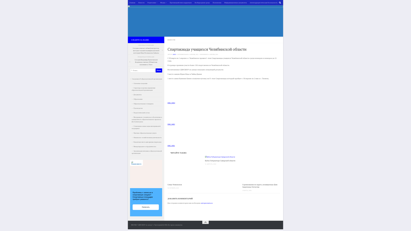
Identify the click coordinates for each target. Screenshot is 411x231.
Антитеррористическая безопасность (264, 3)
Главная (132, 3)
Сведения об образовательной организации (147, 79)
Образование (138, 99)
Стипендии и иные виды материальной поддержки (146, 127)
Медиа (162, 3)
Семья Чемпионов (175, 185)
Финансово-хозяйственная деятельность (148, 137)
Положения (217, 3)
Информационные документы (235, 3)
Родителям (151, 3)
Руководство (138, 108)
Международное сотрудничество (145, 146)
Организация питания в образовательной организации (147, 152)
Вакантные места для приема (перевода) (147, 142)
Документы (137, 95)
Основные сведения (140, 83)
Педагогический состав (142, 113)
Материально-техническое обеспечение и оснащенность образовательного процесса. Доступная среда (147, 119)
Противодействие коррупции (181, 3)
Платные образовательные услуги (145, 133)
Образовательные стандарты (143, 104)
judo (174, 54)
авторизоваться (207, 203)
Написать (146, 207)
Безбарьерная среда (202, 3)
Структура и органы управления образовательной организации (143, 89)
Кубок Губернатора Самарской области (220, 161)
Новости (141, 3)
